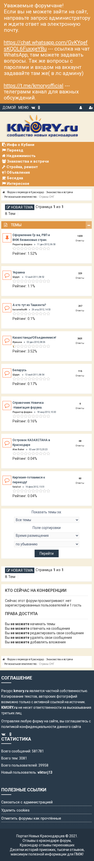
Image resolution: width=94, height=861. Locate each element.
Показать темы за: (47, 512)
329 (80, 273)
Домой (9, 108)
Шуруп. (16, 277)
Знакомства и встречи (59, 192)
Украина (19, 272)
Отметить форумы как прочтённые (31, 818)
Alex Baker (18, 449)
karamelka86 (20, 309)
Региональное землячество (20, 196)
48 (80, 441)
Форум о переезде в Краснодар (25, 192)
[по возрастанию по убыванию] (46, 544)
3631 (79, 338)
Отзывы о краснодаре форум (47, 841)
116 (80, 371)
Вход (81, 107)
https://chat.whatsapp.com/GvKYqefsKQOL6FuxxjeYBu (46, 45)
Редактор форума (22, 244)
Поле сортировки (47, 528)
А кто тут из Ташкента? (29, 305)
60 (80, 478)
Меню (23, 108)
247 (80, 306)
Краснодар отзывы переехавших (47, 845)
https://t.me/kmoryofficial (33, 86)
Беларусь (20, 370)
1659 (79, 236)
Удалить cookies (15, 810)
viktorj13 (45, 772)
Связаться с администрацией (27, 802)
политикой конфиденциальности (28, 727)
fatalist (17, 487)
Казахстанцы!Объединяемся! (34, 337)
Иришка (17, 342)
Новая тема (22, 207)
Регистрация (91, 107)
